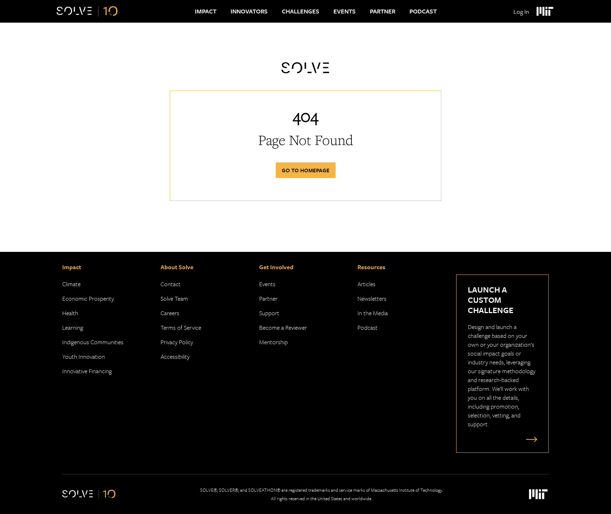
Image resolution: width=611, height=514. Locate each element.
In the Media (372, 312)
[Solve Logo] (87, 11)
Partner (382, 11)
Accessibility (175, 356)
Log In (521, 11)
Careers (170, 312)
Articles (366, 283)
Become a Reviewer (283, 327)
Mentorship (273, 341)
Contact (171, 283)
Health (70, 312)
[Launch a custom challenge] (530, 439)
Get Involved (276, 266)
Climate (71, 283)
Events (344, 11)
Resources (371, 266)
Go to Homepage (306, 170)
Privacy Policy (177, 341)
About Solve (177, 266)
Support (269, 312)
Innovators (249, 11)
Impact (205, 11)
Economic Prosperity (88, 298)
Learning (72, 327)
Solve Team (174, 298)
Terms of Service (181, 327)
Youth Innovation (83, 356)
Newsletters (371, 298)
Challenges (300, 11)
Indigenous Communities (92, 341)
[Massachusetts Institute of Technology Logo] (544, 11)
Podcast (423, 11)
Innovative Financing (87, 370)
